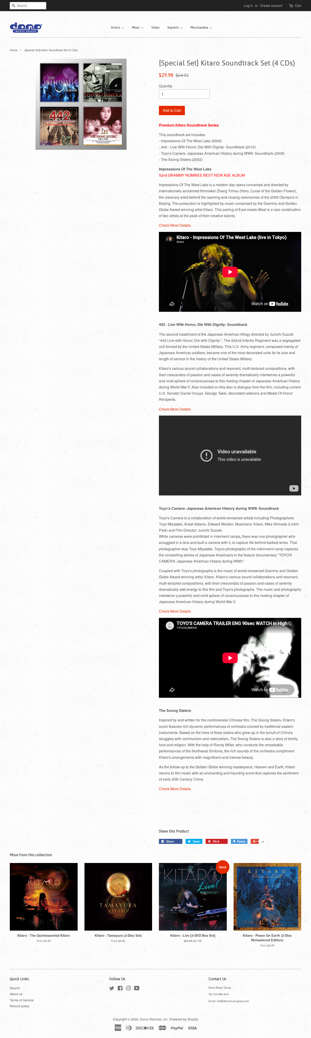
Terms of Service (22, 1000)
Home (13, 50)
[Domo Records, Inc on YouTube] (136, 989)
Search (15, 988)
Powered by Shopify (183, 1019)
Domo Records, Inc (154, 1019)
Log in (248, 5)
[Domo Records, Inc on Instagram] (128, 989)
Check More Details (175, 225)
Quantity (165, 86)
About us (16, 994)
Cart (298, 5)
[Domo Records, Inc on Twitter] (111, 989)
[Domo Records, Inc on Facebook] (120, 989)
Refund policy (19, 1006)
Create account (271, 5)
